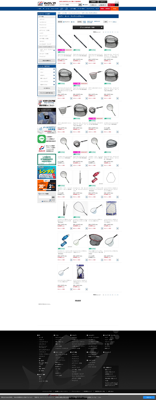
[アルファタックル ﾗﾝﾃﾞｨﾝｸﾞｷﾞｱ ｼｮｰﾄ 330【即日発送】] (96, 109)
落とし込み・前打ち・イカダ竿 (44, 363)
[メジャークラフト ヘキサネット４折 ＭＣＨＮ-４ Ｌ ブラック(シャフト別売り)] (80, 271)
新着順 (84, 21)
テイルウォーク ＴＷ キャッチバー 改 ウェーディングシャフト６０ (80, 189)
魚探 (40, 376)
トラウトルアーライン (60, 360)
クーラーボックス (92, 352)
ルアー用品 (41, 16)
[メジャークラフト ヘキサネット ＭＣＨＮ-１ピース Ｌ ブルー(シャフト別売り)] (111, 208)
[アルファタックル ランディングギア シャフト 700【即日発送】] (80, 75)
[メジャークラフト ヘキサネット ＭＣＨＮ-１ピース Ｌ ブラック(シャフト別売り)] (111, 177)
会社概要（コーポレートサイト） (61, 391)
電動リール (57, 344)
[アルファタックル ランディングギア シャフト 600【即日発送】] (65, 41)
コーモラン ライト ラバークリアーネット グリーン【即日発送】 (96, 158)
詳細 (73, 21)
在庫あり (115, 21)
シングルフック (42, 27)
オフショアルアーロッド (44, 349)
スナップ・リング (43, 35)
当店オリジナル (43, 84)
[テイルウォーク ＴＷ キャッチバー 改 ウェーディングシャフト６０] (80, 177)
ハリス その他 (58, 375)
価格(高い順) (97, 21)
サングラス (107, 346)
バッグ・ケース (91, 360)
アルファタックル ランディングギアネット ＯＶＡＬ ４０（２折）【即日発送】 (111, 158)
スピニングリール (59, 337)
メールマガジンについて (110, 376)
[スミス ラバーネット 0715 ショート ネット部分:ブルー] (96, 208)
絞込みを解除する (47, 60)
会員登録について (109, 374)
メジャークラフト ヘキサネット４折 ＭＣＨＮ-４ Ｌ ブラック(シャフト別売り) (80, 282)
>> (117, 32)
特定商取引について (88, 391)
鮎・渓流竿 (41, 370)
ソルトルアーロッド (43, 341)
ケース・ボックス (92, 366)
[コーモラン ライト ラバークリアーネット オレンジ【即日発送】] (65, 177)
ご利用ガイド (108, 367)
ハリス (56, 371)
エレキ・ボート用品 (43, 381)
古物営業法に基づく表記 (100, 391)
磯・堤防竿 (41, 360)
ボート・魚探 (42, 374)
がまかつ (42, 75)
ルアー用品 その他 (43, 38)
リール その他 (58, 346)
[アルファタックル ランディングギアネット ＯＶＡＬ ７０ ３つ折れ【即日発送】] (80, 109)
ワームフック (42, 56)
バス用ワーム (75, 339)
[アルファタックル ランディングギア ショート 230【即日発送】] (80, 143)
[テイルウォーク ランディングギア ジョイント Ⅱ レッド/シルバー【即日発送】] (96, 177)
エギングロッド (42, 344)
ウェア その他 (108, 339)
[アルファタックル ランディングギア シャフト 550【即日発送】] (80, 41)
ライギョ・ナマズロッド (44, 354)
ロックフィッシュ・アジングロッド (43, 347)
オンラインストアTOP (47, 391)
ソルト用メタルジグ (92, 346)
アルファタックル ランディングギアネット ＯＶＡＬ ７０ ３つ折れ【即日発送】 (80, 124)
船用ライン (57, 362)
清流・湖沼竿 (42, 368)
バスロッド (41, 339)
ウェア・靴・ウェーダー (110, 335)
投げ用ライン (58, 366)
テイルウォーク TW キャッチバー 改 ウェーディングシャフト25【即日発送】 (65, 221)
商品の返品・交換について (111, 378)
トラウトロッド (42, 351)
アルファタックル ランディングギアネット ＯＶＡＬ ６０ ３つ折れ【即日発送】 (111, 89)
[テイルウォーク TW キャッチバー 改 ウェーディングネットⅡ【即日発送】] (80, 208)
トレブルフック (42, 22)
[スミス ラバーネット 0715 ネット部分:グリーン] (80, 240)
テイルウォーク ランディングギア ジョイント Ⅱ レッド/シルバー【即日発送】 (96, 189)
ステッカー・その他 (43, 53)
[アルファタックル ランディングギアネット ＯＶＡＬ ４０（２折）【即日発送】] (111, 143)
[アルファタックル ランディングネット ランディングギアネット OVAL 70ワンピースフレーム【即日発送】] (65, 75)
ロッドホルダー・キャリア (45, 44)
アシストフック (42, 24)
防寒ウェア (107, 348)
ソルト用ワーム (91, 339)
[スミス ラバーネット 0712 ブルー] (111, 240)
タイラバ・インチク (92, 348)
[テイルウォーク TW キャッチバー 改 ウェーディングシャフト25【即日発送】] (65, 208)
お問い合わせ (110, 391)
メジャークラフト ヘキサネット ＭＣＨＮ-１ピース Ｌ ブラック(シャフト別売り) (111, 189)
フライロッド (42, 356)
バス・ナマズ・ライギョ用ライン (61, 355)
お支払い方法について (110, 371)
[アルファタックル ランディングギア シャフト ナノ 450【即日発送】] (96, 41)
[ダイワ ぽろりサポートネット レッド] (96, 75)
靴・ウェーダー (108, 344)
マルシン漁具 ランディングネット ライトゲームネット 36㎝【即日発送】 (96, 252)
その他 (106, 380)
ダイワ (41, 69)
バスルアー (74, 335)
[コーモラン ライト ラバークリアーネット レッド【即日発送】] (65, 143)
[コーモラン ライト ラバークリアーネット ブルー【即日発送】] (111, 109)
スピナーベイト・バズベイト (78, 341)
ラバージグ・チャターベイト (78, 344)
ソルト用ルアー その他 (93, 341)
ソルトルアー (91, 335)
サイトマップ (108, 352)
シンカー (41, 33)
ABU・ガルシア (43, 78)
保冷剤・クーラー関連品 (93, 356)
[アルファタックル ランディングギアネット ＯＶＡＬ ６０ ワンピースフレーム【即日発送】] (111, 41)
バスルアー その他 (76, 348)
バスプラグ (74, 337)
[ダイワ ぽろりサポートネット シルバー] (65, 109)
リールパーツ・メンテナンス (61, 348)
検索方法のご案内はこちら (49, 201)
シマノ (41, 72)
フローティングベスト (110, 341)
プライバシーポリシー (76, 391)
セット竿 (41, 337)
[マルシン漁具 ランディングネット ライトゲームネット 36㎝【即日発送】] (96, 240)
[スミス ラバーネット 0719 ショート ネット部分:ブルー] (65, 271)
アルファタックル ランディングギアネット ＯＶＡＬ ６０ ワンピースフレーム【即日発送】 (111, 56)
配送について (108, 369)
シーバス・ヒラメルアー (93, 337)
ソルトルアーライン (59, 358)
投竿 (40, 366)
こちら (99, 397)
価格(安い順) (90, 21)
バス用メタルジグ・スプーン (78, 346)
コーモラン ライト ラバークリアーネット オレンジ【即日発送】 (65, 189)
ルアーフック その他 (44, 30)
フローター (41, 41)
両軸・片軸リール (59, 341)
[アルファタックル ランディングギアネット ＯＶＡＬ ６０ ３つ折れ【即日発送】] (111, 75)
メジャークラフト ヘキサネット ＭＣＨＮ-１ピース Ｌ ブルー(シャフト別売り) (111, 221)
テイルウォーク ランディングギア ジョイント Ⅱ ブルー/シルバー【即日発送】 (65, 252)
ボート (40, 378)
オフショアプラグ (92, 344)
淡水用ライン (58, 373)
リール (56, 335)
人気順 (84, 22)
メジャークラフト (44, 81)
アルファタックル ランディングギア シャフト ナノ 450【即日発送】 (96, 56)
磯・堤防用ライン (59, 364)
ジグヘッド (41, 19)
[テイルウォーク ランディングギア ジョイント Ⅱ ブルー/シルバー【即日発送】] (65, 240)
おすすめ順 (89, 22)
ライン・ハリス (58, 352)
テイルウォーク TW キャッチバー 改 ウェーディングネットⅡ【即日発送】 (80, 221)
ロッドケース (91, 364)
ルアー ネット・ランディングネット (46, 50)
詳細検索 (86, 4)
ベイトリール (58, 339)
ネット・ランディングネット (45, 46)
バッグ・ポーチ (91, 362)
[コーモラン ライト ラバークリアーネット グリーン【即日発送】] (96, 143)
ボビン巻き (57, 368)
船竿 (40, 358)
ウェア (106, 337)
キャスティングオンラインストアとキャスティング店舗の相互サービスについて (111, 384)
